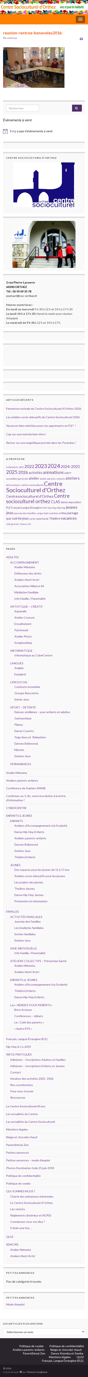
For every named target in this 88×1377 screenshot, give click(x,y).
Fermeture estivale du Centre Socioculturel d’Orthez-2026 (43, 408)
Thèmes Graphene (37, 1372)
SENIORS (12, 1244)
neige (40, 513)
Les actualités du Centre (22, 1114)
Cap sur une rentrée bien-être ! (26, 434)
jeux (9, 512)
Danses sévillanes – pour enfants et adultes (42, 712)
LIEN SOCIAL (19, 682)
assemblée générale (17, 478)
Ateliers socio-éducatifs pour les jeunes (39, 876)
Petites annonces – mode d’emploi (28, 1160)
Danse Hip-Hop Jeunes (29, 895)
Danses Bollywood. (26, 743)
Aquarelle (20, 611)
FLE (8, 507)
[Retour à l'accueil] (44, 7)
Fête (44, 507)
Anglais (19, 668)
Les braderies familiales (29, 928)
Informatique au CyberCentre (33, 655)
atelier (34, 478)
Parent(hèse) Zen (17, 1145)
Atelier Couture (24, 617)
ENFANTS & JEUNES (19, 815)
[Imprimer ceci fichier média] (81, 38)
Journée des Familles (27, 921)
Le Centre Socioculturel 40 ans (25, 1106)
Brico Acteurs (23, 1009)
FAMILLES (12, 911)
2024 (54, 466)
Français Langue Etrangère (26, 507)
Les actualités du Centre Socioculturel (30, 1121)
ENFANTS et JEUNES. (24, 980)
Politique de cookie (18, 1183)
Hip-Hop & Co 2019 (18, 1046)
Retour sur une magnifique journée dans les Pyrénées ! (41, 442)
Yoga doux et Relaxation (30, 737)
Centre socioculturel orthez (38, 498)
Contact (15, 1072)
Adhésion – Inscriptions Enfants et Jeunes (37, 1066)
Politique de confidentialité (23, 1175)
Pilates (18, 724)
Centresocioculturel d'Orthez (29, 496)
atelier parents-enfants (52, 478)
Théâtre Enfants (25, 857)
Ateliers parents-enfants (22, 780)
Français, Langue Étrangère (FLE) (26, 1039)
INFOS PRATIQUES (19, 1054)
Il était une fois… (21, 1228)
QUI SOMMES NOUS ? (20, 1191)
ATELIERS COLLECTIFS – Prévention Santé (38, 961)
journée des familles (25, 513)
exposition (74, 502)
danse (64, 502)
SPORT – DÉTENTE (23, 707)
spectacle (42, 518)
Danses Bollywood (26, 844)
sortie (32, 518)
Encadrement (23, 624)
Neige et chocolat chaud (23, 1137)
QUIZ (10, 1236)
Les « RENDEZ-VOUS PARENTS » (31, 1005)
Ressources (17, 1097)
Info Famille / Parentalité (29, 598)
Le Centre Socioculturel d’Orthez (31, 1202)
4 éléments (12, 467)
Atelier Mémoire (24, 567)
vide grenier (12, 524)
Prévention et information (30, 901)
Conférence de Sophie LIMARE (26, 788)
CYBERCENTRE (16, 808)
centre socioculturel (32, 485)
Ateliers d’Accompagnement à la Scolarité (40, 825)
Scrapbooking (23, 642)
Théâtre (54, 518)
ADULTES (12, 557)
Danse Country (24, 731)
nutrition (53, 513)
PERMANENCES (20, 764)
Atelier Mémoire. (16, 772)
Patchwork (21, 630)
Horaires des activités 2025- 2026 (31, 1078)
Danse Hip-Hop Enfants (29, 832)
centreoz (12, 37)
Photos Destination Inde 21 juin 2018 (30, 1168)
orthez (63, 513)
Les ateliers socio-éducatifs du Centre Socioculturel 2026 (43, 417)
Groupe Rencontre (26, 693)
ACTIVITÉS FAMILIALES (26, 917)
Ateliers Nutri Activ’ (27, 579)
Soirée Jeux (21, 699)
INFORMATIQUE (21, 650)
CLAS (55, 502)
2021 (21, 467)
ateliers (72, 478)
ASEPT (67, 473)
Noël (46, 513)
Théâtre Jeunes (24, 888)
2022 (29, 466)
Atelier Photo (23, 636)
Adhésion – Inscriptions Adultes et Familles (38, 1059)
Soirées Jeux (22, 756)
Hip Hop (61, 507)
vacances (69, 518)
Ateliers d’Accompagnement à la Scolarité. (41, 984)
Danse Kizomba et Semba (67, 1353)
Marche (19, 749)
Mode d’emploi (15, 1304)
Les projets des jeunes (28, 882)
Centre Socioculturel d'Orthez (35, 486)
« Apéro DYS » (23, 1028)
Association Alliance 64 (29, 586)
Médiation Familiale (26, 592)
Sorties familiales (25, 934)
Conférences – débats (28, 1016)
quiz (8, 518)
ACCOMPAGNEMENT (24, 562)
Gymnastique (23, 718)
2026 (23, 472)
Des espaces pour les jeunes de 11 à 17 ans (42, 869)
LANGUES (16, 663)
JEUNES (15, 865)
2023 (41, 466)
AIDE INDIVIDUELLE (23, 948)
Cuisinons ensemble (27, 686)
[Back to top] (79, 1368)
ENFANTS (16, 821)
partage (72, 513)
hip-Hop (52, 507)
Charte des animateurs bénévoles (31, 1196)
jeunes (71, 507)
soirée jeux (20, 518)
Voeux (23, 524)
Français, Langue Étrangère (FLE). (63, 1360)
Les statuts (17, 1209)
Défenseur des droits (28, 573)
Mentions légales (17, 1129)
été (29, 524)
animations (53, 472)
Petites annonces (17, 1152)
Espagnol (20, 674)
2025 (12, 472)
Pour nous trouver (22, 1091)
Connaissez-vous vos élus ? (27, 1221)
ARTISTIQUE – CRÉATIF (26, 606)
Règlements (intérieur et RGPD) (30, 1215)
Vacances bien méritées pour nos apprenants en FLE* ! (41, 425)
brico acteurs (13, 485)
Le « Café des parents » (29, 1022)
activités (35, 472)
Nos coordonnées (21, 1085)
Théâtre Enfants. (25, 991)
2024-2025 (70, 466)
